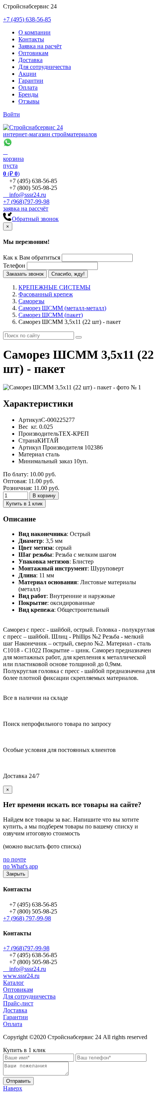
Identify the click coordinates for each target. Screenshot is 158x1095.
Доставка (30, 60)
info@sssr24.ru (24, 194)
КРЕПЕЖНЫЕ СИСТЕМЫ (54, 287)
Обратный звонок (35, 219)
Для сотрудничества (44, 67)
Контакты (31, 39)
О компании (34, 32)
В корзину (44, 495)
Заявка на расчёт (40, 46)
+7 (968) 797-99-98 (27, 918)
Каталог (13, 982)
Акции (27, 73)
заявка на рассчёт (25, 208)
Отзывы (29, 101)
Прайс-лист (18, 1003)
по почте (14, 859)
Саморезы (31, 301)
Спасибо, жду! (68, 274)
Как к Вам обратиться (31, 257)
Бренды (28, 94)
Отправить (18, 1081)
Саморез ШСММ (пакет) (50, 315)
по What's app (20, 866)
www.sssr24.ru (21, 975)
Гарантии (30, 80)
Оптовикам (33, 53)
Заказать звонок (25, 274)
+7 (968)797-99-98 (26, 201)
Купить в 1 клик (24, 504)
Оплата (28, 87)
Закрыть (15, 874)
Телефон (14, 265)
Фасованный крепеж (45, 294)
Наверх (12, 1088)
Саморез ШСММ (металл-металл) (62, 308)
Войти (11, 114)
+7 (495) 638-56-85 (27, 19)
